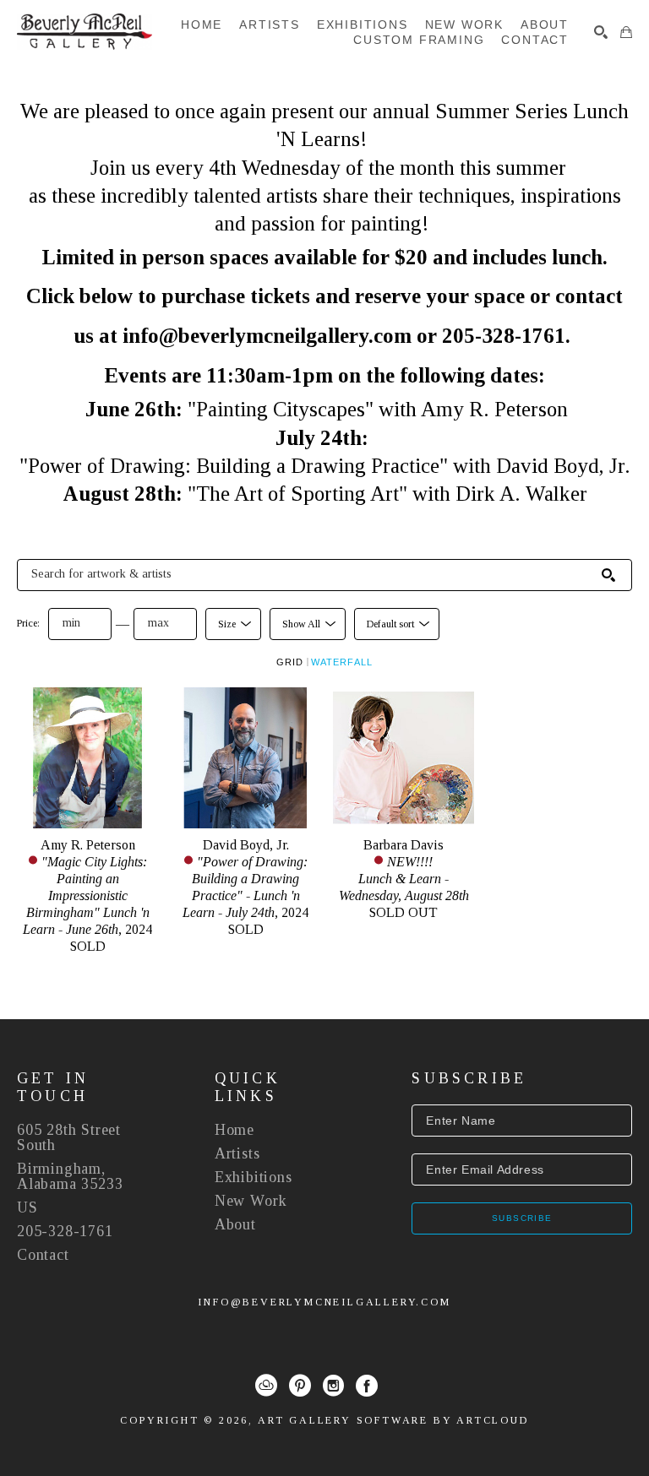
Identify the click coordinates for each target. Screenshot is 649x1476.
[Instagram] (333, 1386)
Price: (28, 623)
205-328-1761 (65, 1231)
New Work (251, 1200)
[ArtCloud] (266, 1386)
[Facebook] (367, 1386)
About (235, 1224)
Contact (43, 1254)
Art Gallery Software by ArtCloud (393, 1420)
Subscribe (522, 1218)
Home (234, 1129)
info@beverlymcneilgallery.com (324, 1302)
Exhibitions (253, 1177)
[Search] (601, 32)
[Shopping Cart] (626, 32)
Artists (237, 1153)
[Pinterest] (300, 1386)
